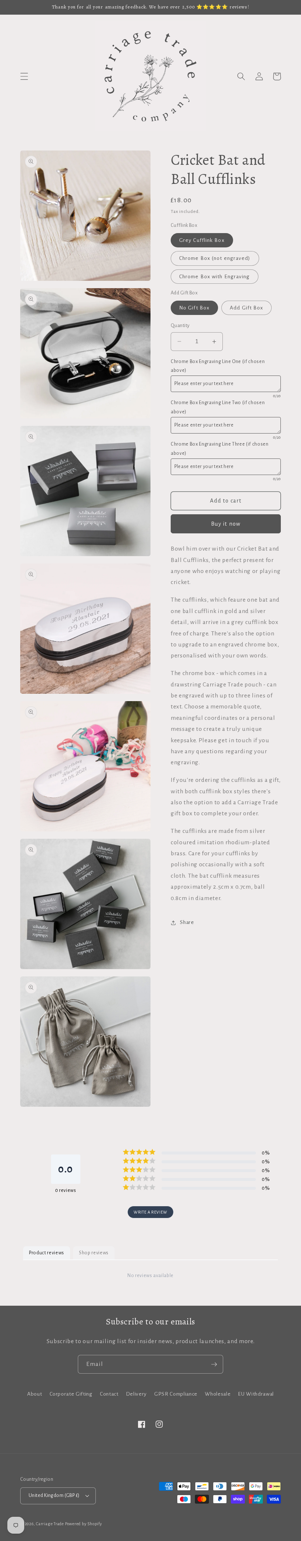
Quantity (180, 325)
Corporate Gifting (71, 1394)
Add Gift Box (246, 308)
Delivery (136, 1394)
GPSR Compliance (175, 1394)
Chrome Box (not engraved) (215, 258)
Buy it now (225, 524)
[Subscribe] (214, 1364)
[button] (24, 76)
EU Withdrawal (256, 1394)
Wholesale (218, 1394)
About (34, 1394)
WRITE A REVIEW (150, 1212)
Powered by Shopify (83, 1524)
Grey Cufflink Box (202, 240)
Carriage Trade (50, 1524)
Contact (109, 1394)
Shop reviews (94, 1252)
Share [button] (187, 922)
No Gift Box (194, 308)
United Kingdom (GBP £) (54, 1495)
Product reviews (46, 1252)
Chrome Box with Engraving (214, 276)
